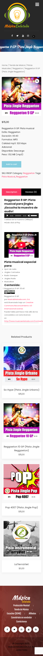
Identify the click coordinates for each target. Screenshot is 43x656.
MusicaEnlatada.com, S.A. (19, 299)
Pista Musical (8, 176)
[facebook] (12, 35)
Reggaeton (18, 68)
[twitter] (17, 35)
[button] (37, 81)
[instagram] (28, 35)
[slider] (34, 215)
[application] (21, 215)
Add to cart (11, 164)
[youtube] (23, 35)
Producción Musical (21, 605)
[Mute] (29, 215)
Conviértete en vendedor (21, 617)
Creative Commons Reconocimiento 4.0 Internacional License (18, 305)
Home (4, 65)
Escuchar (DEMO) (14, 613)
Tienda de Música (17, 65)
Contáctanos (21, 621)
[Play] (7, 215)
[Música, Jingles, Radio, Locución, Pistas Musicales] (17, 15)
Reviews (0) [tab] (31, 192)
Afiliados (32, 613)
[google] (36, 629)
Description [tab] (11, 192)
